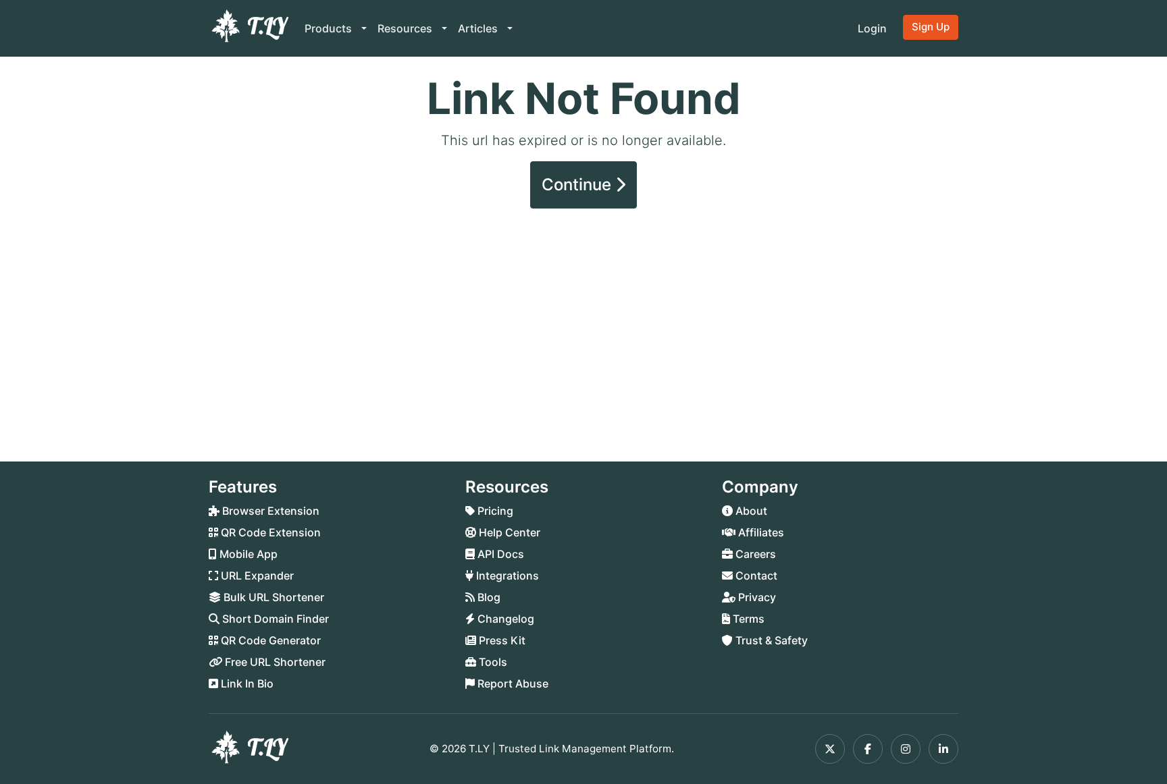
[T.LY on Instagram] (905, 749)
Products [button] (330, 28)
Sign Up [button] (931, 26)
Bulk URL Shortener (272, 597)
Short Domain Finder (274, 618)
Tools (491, 662)
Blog (487, 597)
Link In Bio (246, 683)
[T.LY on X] (830, 749)
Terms (747, 618)
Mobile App (247, 554)
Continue (578, 184)
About (750, 510)
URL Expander (256, 575)
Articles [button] (479, 28)
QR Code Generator (269, 640)
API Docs (499, 554)
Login (872, 28)
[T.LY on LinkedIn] (943, 749)
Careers (754, 554)
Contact (755, 575)
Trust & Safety (770, 640)
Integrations (506, 575)
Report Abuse (511, 683)
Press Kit (500, 640)
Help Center (508, 532)
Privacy (755, 597)
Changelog (504, 618)
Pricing (494, 510)
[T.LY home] (248, 28)
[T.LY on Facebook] (868, 749)
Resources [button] (406, 28)
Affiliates (759, 532)
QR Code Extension (269, 532)
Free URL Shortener (274, 662)
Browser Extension (269, 510)
